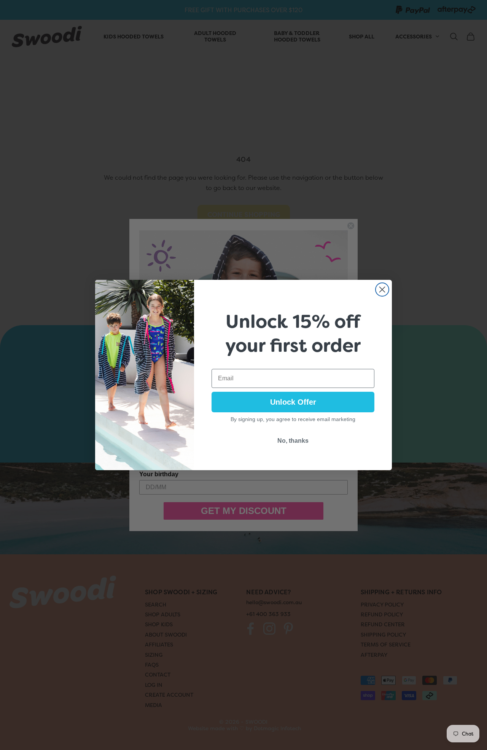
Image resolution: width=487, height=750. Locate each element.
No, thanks (293, 440)
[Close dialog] (382, 289)
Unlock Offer (293, 402)
